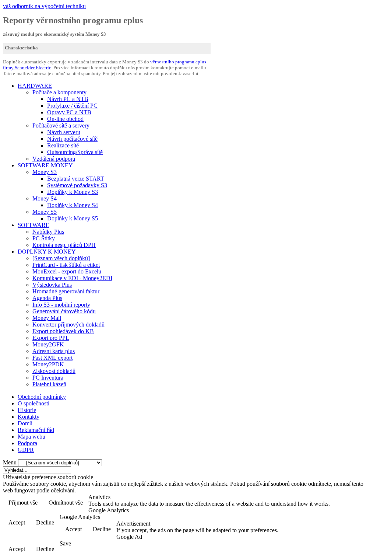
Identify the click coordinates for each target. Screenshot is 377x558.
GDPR (26, 450)
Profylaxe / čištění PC (72, 105)
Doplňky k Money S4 (72, 205)
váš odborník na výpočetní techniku (44, 6)
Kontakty (28, 417)
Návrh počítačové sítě (72, 139)
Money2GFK (48, 344)
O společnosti (33, 403)
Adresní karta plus (53, 351)
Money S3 (44, 172)
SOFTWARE (33, 225)
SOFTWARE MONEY (45, 165)
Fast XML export (52, 358)
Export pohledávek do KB (63, 331)
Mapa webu (31, 436)
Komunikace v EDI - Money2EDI (72, 278)
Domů (25, 423)
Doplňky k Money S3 (72, 192)
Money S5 (44, 212)
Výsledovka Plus (52, 285)
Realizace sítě (63, 145)
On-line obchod (65, 119)
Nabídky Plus (48, 232)
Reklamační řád (36, 430)
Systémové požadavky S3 (77, 185)
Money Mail (46, 318)
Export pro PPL (50, 338)
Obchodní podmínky (42, 397)
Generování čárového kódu (64, 311)
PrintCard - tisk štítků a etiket (66, 265)
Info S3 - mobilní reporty (61, 304)
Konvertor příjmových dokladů (68, 324)
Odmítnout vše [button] (66, 502)
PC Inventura (47, 377)
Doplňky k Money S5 (72, 218)
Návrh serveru (63, 132)
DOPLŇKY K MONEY (47, 251)
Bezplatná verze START (75, 178)
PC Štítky (43, 238)
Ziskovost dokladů (53, 371)
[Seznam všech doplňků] (61, 258)
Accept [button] (16, 522)
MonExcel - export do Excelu (66, 271)
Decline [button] (45, 522)
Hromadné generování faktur (65, 291)
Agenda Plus (47, 298)
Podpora (27, 443)
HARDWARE (35, 86)
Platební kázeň (49, 384)
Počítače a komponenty (59, 92)
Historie (27, 410)
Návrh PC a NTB (67, 99)
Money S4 (44, 198)
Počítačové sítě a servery (60, 125)
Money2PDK (48, 364)
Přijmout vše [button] (23, 502)
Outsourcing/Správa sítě (75, 152)
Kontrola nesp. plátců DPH (64, 245)
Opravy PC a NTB (69, 112)
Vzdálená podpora (53, 159)
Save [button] (65, 543)
